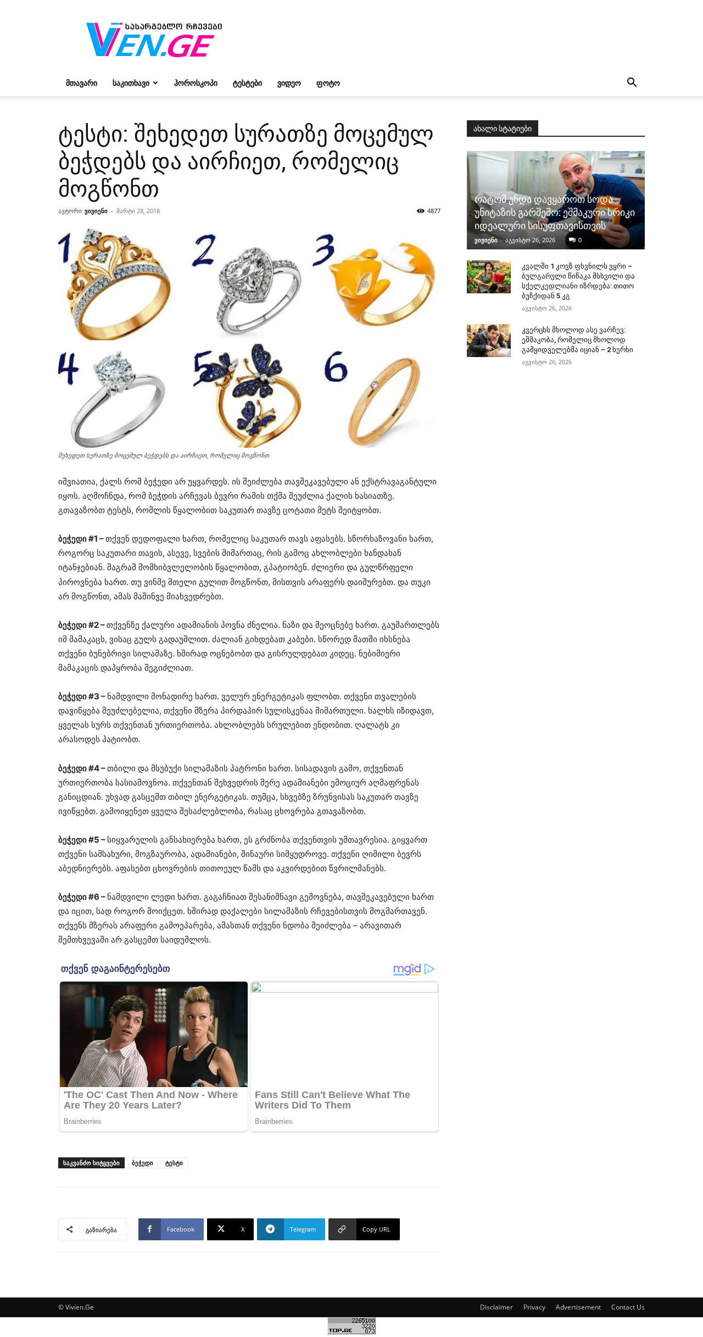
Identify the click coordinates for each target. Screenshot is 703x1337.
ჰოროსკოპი (195, 82)
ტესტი (174, 1162)
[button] (631, 84)
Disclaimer (496, 1307)
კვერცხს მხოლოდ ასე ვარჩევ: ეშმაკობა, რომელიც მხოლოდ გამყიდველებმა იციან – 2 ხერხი (577, 340)
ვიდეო (289, 82)
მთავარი (81, 82)
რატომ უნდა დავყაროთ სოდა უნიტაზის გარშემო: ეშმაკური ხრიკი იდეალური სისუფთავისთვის (555, 212)
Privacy (534, 1307)
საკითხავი (131, 82)
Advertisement (578, 1307)
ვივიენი (96, 211)
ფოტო (328, 82)
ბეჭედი (142, 1162)
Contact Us (628, 1307)
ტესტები (247, 82)
